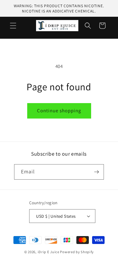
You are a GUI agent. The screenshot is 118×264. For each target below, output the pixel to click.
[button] (13, 25)
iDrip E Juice (48, 252)
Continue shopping (59, 110)
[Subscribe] (96, 172)
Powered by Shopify (77, 252)
